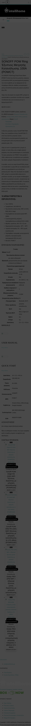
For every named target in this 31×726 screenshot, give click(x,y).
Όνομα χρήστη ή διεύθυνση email (14, 370)
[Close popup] (24, 369)
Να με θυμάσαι (12, 383)
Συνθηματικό (10, 377)
